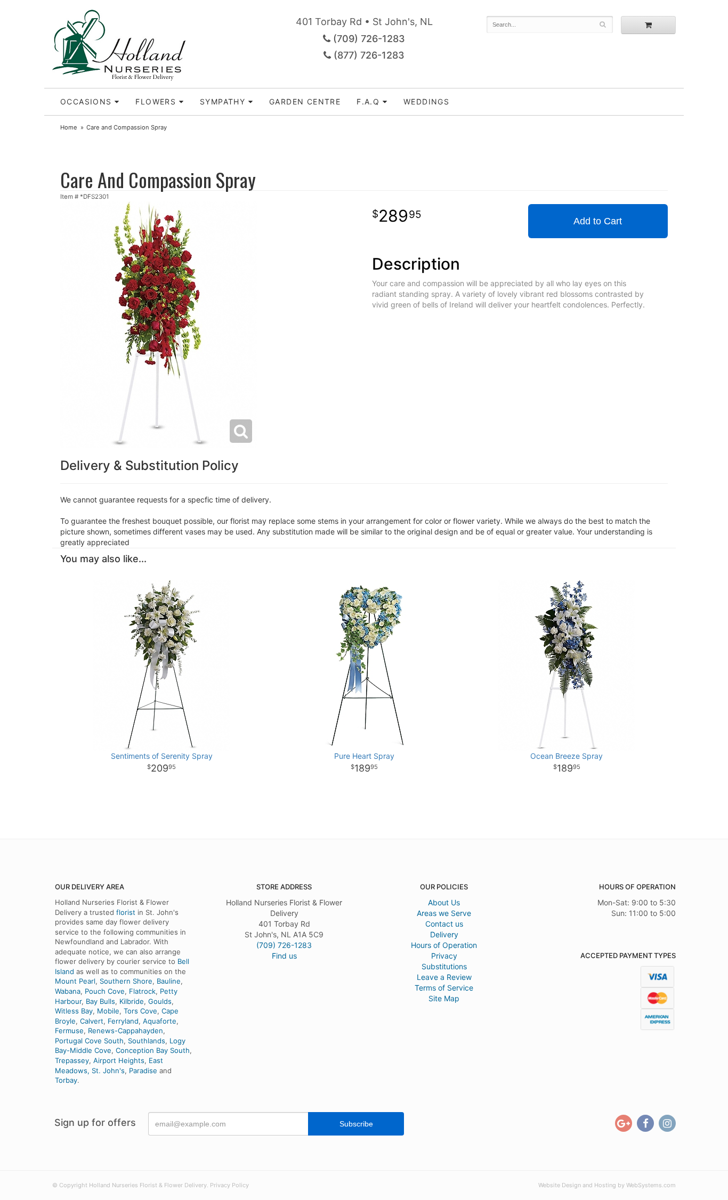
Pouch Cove (105, 991)
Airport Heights (118, 1060)
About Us (444, 902)
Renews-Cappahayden (125, 1030)
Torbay (66, 1080)
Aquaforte (159, 1021)
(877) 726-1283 (368, 55)
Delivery (444, 934)
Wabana (67, 991)
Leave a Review (444, 977)
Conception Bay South (153, 1050)
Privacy (444, 955)
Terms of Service (444, 987)
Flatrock (142, 991)
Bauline (169, 981)
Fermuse (69, 1030)
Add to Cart (597, 221)
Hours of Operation (444, 945)
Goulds (160, 1001)
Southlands (146, 1040)
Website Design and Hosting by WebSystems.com (607, 1185)
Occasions (86, 101)
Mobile (108, 1011)
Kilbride (131, 1001)
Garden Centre (305, 101)
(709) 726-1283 (367, 38)
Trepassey (72, 1060)
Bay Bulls (100, 1001)
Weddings (426, 101)
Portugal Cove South (89, 1040)
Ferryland (123, 1021)
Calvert (91, 1021)
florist (125, 912)
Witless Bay (74, 1011)
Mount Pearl (75, 981)
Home (68, 127)
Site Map (443, 998)
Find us (284, 955)
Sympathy (222, 101)
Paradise (143, 1070)
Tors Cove (140, 1011)
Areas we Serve (444, 913)
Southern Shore (126, 981)
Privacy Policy (229, 1185)
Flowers (155, 101)
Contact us (444, 923)
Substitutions (444, 966)
